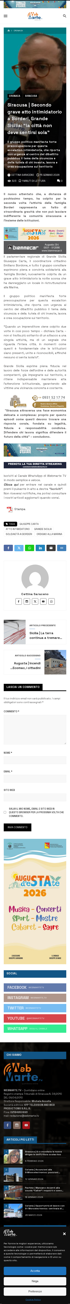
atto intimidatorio (18, 529)
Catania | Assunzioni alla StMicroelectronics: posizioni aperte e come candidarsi (41, 1171)
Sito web (9, 790)
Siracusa (31, 96)
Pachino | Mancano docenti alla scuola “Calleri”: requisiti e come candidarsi (43, 1189)
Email (8, 771)
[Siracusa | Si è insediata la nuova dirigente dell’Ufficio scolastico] (13, 1156)
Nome (8, 752)
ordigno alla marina (49, 534)
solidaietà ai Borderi (19, 534)
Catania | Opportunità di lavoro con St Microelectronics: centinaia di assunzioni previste (45, 1207)
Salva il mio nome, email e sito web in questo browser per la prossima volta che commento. (36, 812)
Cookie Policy (33, 1299)
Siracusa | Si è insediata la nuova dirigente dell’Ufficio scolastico (43, 1153)
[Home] (8, 30)
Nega (35, 1281)
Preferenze (35, 1291)
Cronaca (18, 31)
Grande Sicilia (43, 529)
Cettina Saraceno (35, 594)
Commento (11, 711)
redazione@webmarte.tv (24, 1115)
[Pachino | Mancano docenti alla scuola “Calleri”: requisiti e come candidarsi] (13, 1193)
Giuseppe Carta (29, 524)
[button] (64, 1234)
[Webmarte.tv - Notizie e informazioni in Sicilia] (35, 16)
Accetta (35, 1270)
